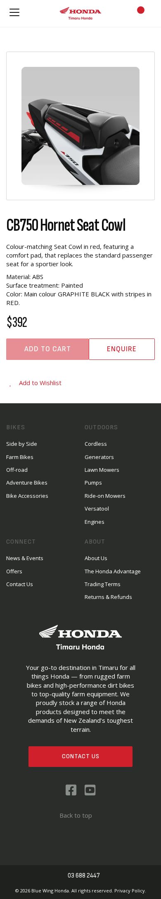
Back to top (75, 815)
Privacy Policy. (130, 890)
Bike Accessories (27, 495)
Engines (94, 521)
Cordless (96, 443)
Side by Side (21, 443)
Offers (14, 571)
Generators (99, 457)
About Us (96, 558)
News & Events (24, 558)
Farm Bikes (19, 457)
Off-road (17, 469)
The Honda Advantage (113, 571)
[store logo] (80, 13)
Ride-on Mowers (105, 495)
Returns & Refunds (108, 597)
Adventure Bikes (26, 482)
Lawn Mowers (102, 469)
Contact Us (80, 756)
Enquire (122, 349)
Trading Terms (103, 584)
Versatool (97, 508)
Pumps (93, 482)
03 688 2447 (84, 876)
